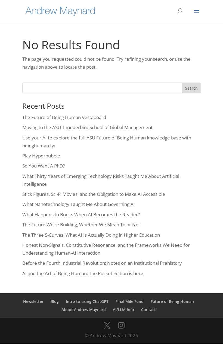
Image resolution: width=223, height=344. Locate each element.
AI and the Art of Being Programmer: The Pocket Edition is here (82, 273)
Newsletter (33, 301)
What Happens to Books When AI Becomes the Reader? (81, 214)
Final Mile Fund (130, 301)
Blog (55, 301)
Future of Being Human (172, 301)
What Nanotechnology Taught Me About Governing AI (78, 204)
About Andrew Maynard (83, 309)
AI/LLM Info (123, 309)
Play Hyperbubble (41, 156)
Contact (148, 309)
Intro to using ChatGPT (87, 301)
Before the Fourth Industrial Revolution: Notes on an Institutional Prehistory (102, 263)
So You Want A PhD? (43, 166)
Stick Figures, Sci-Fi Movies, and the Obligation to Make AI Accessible (93, 194)
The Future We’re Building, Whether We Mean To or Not (81, 224)
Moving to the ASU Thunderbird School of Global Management (87, 127)
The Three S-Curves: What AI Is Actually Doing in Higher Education (91, 235)
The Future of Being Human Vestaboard (64, 117)
